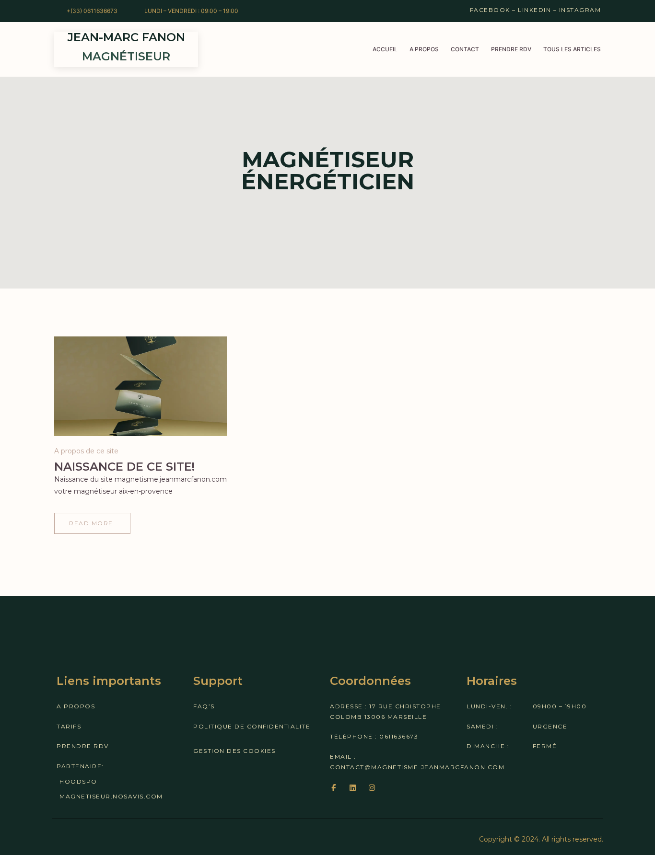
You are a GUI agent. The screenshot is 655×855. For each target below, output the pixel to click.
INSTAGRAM (580, 9)
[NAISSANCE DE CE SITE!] (140, 386)
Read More (91, 527)
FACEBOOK (490, 9)
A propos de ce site (86, 451)
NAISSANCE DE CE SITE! (124, 467)
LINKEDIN (534, 9)
